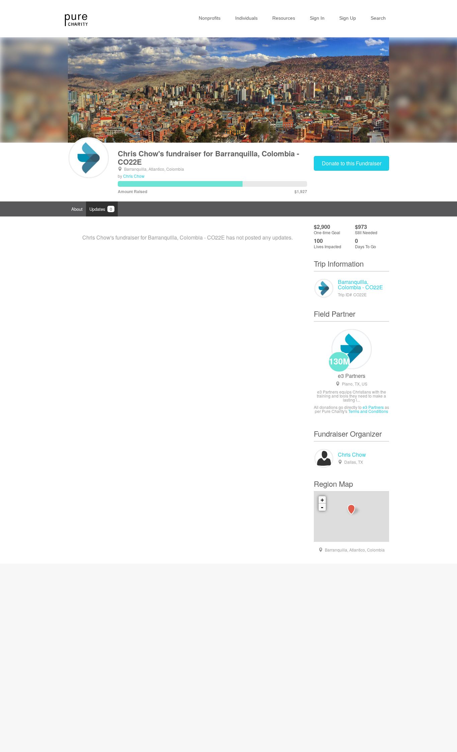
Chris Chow (134, 176)
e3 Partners (351, 376)
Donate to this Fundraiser (351, 163)
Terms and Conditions (368, 411)
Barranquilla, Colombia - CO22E (360, 284)
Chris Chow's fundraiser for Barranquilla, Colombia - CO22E (208, 157)
